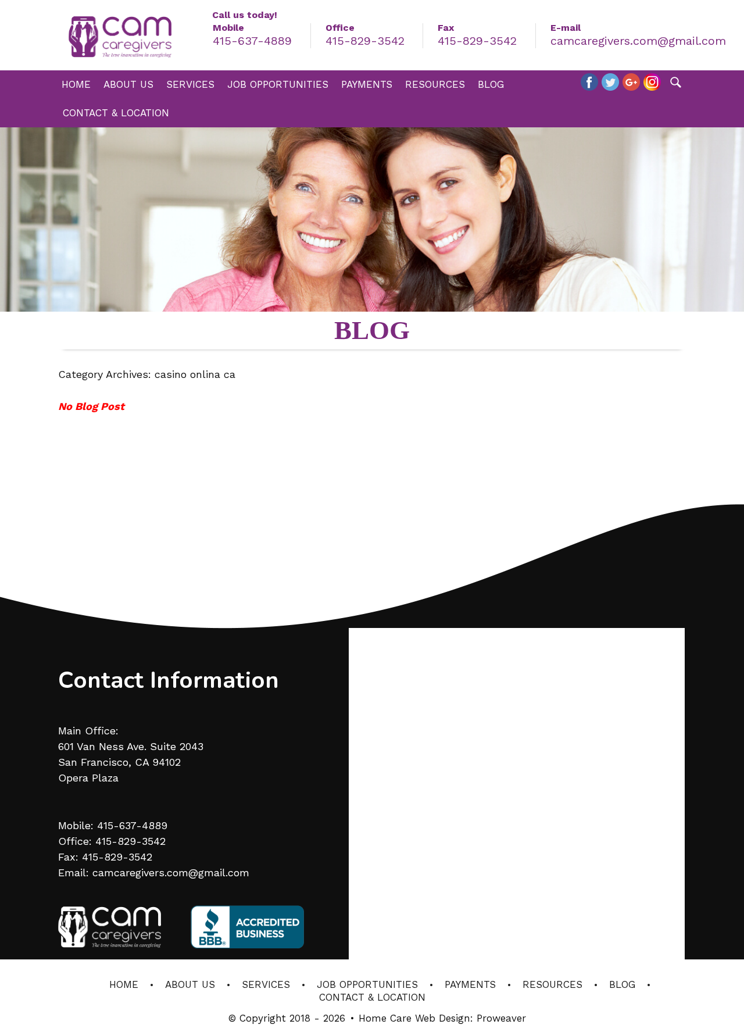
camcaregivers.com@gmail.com (638, 41)
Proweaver (501, 1018)
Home (76, 84)
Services (190, 84)
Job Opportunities (277, 84)
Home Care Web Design (414, 1018)
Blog (491, 84)
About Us (128, 84)
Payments (366, 84)
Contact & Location (116, 113)
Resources (435, 84)
